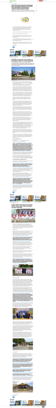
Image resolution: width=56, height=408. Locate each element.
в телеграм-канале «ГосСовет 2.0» (25, 83)
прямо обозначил (19, 140)
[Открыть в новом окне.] (14, 47)
